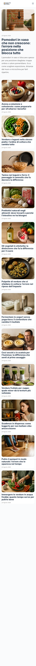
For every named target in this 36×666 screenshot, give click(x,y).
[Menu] (33, 3)
